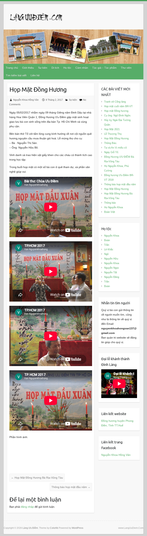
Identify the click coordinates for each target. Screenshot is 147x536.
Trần (106, 244)
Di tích (55, 67)
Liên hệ (35, 75)
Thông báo (110, 202)
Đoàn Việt (109, 211)
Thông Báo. (110, 143)
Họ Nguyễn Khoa (113, 207)
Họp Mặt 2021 (112, 129)
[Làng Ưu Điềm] (36, 18)
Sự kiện (42, 67)
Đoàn (107, 240)
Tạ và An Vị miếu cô (115, 147)
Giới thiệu (28, 67)
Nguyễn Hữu (111, 258)
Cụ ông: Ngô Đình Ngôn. (117, 115)
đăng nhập (27, 506)
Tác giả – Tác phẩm (104, 67)
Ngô (106, 254)
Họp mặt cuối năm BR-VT (118, 106)
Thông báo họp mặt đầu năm (70, 487)
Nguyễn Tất (110, 272)
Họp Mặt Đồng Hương (116, 138)
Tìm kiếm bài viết (16, 75)
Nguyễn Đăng (111, 277)
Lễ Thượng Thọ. (113, 133)
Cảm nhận (81, 67)
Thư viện (126, 67)
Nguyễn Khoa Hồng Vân (26, 100)
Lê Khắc (108, 249)
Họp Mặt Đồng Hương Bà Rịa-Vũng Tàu (37, 477)
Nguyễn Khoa (111, 235)
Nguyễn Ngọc (111, 267)
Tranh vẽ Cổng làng (115, 101)
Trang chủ (12, 67)
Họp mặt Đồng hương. (116, 110)
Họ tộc (67, 67)
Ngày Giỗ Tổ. (111, 152)
